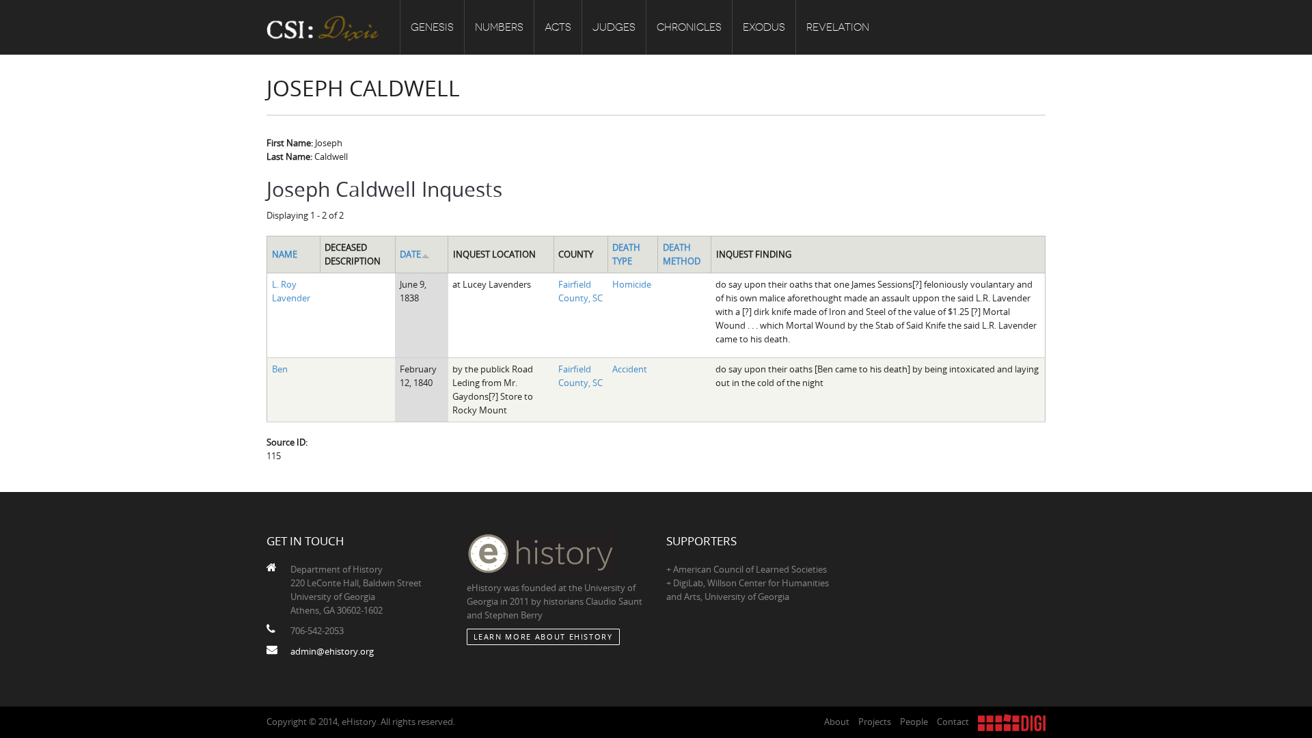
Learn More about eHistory (543, 636)
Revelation (837, 27)
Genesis (432, 27)
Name (284, 254)
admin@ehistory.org (332, 651)
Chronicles (689, 27)
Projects (874, 721)
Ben (280, 369)
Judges (614, 27)
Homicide (631, 284)
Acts (558, 27)
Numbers (499, 27)
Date (410, 254)
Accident (629, 369)
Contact (953, 721)
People (914, 721)
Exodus (764, 27)
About (836, 721)
